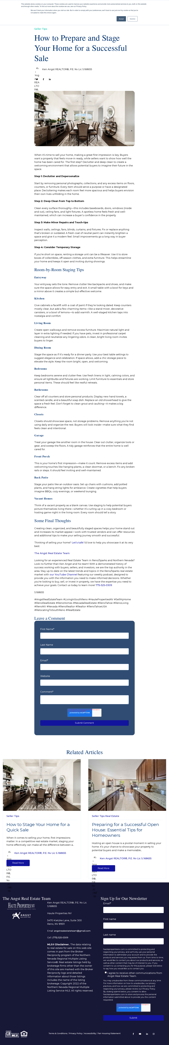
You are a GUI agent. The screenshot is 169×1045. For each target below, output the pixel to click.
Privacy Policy (75, 1033)
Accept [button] (121, 19)
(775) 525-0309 (60, 937)
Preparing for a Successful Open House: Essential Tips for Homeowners (125, 830)
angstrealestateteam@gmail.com (72, 931)
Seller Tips (40, 28)
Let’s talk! (77, 542)
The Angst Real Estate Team (52, 553)
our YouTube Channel (63, 574)
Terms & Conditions (57, 1033)
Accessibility (90, 1033)
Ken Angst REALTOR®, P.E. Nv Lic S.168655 (67, 69)
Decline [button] (132, 19)
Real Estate (112, 816)
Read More (18, 863)
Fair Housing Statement (109, 1033)
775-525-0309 (104, 585)
